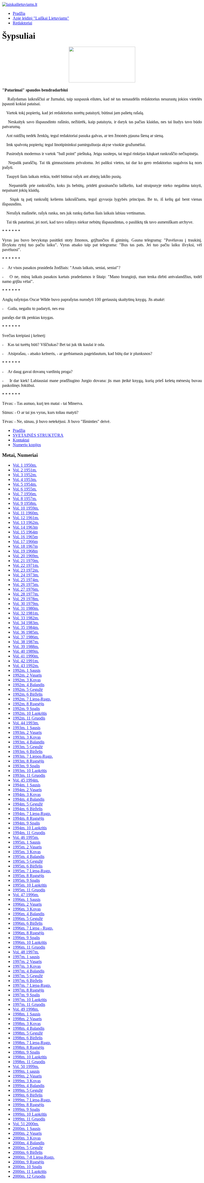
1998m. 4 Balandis (28, 1028)
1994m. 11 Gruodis (29, 832)
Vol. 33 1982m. (26, 618)
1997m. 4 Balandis (28, 971)
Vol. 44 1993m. (26, 723)
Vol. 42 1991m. (26, 661)
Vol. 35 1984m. (26, 627)
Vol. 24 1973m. (26, 575)
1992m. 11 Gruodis (29, 718)
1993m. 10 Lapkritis (30, 770)
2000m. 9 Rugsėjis (28, 1162)
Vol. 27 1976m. (26, 589)
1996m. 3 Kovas (27, 909)
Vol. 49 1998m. (26, 1009)
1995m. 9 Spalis (26, 880)
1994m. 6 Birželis (27, 809)
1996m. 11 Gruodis (29, 947)
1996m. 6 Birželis (27, 923)
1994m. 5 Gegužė (28, 804)
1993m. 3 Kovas (27, 737)
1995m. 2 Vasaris (27, 847)
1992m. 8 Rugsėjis (28, 704)
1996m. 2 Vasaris (27, 904)
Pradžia (19, 13)
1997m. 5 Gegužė (28, 976)
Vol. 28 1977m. (26, 594)
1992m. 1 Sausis (26, 670)
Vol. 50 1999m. (26, 1066)
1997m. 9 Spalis (26, 995)
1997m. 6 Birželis (27, 980)
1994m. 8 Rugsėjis (28, 818)
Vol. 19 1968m (25, 551)
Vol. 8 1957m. (25, 498)
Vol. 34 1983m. (26, 622)
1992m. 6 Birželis (27, 694)
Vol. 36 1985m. (26, 632)
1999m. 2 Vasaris (27, 1076)
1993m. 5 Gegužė (28, 746)
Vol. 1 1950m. (25, 465)
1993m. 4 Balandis (28, 742)
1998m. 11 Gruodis (29, 1061)
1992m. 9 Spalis (26, 708)
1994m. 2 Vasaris (27, 789)
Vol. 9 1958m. (25, 503)
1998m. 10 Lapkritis (30, 1057)
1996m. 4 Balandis (28, 914)
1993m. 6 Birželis (27, 751)
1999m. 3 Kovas (27, 1081)
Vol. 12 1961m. (26, 517)
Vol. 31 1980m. (26, 608)
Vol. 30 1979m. (26, 603)
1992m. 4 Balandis (28, 684)
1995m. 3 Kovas (27, 851)
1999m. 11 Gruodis (29, 1119)
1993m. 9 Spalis (26, 766)
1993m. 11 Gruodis (29, 775)
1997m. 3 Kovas (27, 966)
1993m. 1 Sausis (26, 727)
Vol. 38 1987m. (26, 641)
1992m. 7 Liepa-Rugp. (32, 699)
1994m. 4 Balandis (28, 799)
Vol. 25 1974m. (26, 579)
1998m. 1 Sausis (26, 1014)
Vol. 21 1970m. (26, 560)
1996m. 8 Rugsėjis (28, 933)
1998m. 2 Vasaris (27, 1018)
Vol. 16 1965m (25, 536)
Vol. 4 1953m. (25, 479)
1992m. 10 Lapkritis (30, 713)
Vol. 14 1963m (25, 527)
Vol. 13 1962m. (26, 522)
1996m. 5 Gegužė (28, 918)
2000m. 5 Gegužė (28, 1147)
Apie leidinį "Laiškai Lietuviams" (41, 18)
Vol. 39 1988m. (26, 646)
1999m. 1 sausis (26, 1071)
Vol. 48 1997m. (26, 952)
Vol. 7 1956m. (25, 494)
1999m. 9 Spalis (26, 1109)
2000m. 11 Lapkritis (29, 1171)
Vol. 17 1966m (25, 541)
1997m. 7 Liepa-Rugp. (32, 985)
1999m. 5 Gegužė (28, 1090)
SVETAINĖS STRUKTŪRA (38, 435)
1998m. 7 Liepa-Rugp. (32, 1042)
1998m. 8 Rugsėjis (28, 1047)
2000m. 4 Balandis (28, 1143)
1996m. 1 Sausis (26, 899)
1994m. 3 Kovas (27, 794)
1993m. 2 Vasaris (27, 732)
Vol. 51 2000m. (26, 1123)
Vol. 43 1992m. (26, 665)
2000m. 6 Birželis (27, 1152)
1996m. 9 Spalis (26, 937)
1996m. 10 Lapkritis (30, 942)
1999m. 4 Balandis (28, 1085)
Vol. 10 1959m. (26, 508)
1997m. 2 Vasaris (27, 961)
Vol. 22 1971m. (26, 565)
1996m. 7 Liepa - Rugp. (33, 928)
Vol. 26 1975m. (26, 584)
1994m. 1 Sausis (26, 785)
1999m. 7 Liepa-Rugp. (32, 1100)
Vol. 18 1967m (25, 546)
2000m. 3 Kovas (27, 1138)
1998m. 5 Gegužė (28, 1033)
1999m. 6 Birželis (27, 1095)
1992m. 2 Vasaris (27, 675)
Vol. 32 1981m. (26, 613)
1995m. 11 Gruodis (29, 890)
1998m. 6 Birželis (27, 1038)
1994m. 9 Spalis (26, 823)
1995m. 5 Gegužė (28, 861)
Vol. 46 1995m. (26, 837)
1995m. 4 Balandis (28, 856)
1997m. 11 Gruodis (29, 1004)
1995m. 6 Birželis (27, 866)
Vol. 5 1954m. (25, 484)
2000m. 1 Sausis (26, 1128)
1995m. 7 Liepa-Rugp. (32, 871)
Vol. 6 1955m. (25, 489)
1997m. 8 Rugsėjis (28, 990)
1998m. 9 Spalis (26, 1052)
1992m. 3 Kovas (27, 680)
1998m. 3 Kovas (27, 1023)
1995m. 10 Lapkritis (30, 885)
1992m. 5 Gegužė (28, 689)
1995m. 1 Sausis (26, 842)
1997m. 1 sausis (26, 956)
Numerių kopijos (27, 444)
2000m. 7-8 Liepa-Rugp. (33, 1157)
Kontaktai (21, 440)
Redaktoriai (22, 23)
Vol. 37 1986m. (26, 637)
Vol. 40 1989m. (26, 651)
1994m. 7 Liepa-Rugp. (32, 813)
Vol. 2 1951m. (25, 470)
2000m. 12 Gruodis (29, 1176)
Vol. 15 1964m (25, 532)
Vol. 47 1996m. (26, 894)
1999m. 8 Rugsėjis (28, 1104)
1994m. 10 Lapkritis (30, 828)
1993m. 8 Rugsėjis (28, 761)
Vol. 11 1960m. (26, 513)
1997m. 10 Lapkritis (30, 999)
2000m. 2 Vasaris (27, 1133)
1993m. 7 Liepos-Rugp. (33, 756)
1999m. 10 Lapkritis (30, 1114)
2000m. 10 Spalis (27, 1166)
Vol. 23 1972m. (26, 570)
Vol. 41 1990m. (26, 656)
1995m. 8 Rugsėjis (28, 875)
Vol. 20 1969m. (26, 556)
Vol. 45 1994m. (26, 780)
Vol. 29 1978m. (26, 599)
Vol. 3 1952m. (25, 474)
